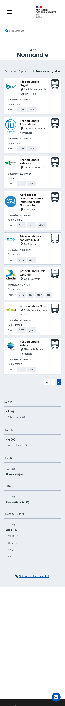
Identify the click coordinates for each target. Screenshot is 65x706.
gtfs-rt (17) (12, 535)
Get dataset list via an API (34, 576)
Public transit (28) (16, 417)
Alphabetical (26, 71)
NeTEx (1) (12, 542)
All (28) (11, 468)
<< (47, 382)
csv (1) (10, 549)
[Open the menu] (18, 12)
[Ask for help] (56, 697)
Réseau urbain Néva (33, 306)
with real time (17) (17, 445)
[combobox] (32, 31)
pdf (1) (10, 556)
